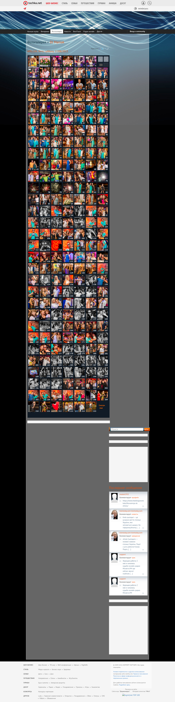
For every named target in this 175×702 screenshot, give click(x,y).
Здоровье (67, 669)
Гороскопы (42, 687)
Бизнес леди (56, 669)
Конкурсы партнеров (45, 691)
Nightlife (84, 665)
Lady (40, 696)
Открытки (68, 696)
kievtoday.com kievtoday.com (131, 511)
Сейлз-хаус (121, 691)
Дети (40, 674)
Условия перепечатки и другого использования (128, 672)
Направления (43, 678)
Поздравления (68, 687)
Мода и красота (43, 669)
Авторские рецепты (58, 683)
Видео (58, 687)
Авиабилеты (62, 678)
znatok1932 (124, 494)
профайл (135, 497)
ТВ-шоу (52, 665)
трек (133, 557)
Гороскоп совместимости (53, 696)
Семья (25, 674)
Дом (51, 674)
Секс (46, 674)
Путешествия (28, 678)
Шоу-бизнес (28, 665)
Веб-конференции (64, 665)
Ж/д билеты (73, 678)
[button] (52, 3)
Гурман (26, 683)
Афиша (76, 665)
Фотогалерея (36, 42)
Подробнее (122, 685)
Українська (143, 9)
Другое (99, 31)
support (123, 554)
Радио (51, 687)
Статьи (52, 678)
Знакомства (95, 687)
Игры (87, 687)
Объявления (51, 698)
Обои (89, 696)
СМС (103, 696)
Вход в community (137, 31)
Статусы (96, 696)
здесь (128, 685)
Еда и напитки (43, 683)
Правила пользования (140, 674)
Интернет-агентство (141, 691)
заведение (136, 536)
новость (135, 514)
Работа (42, 698)
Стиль (25, 669)
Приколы (79, 687)
